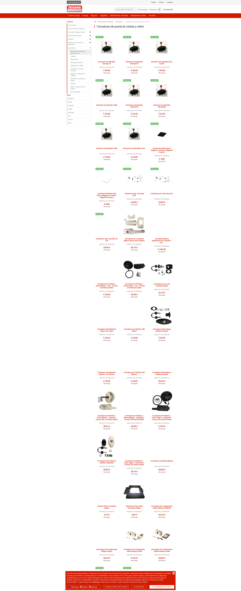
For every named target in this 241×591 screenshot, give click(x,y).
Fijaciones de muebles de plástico (78, 79)
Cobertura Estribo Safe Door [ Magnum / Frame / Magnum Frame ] (107, 195)
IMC (69, 116)
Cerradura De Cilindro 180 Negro (134, 330)
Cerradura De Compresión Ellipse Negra (106, 550)
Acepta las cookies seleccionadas (116, 587)
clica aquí (96, 582)
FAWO (70, 102)
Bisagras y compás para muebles (77, 74)
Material (70, 39)
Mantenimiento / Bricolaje (119, 16)
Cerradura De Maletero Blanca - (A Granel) (107, 373)
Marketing (94, 587)
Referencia (153, 9)
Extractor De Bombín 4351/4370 (134, 106)
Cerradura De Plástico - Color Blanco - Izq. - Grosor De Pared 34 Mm (107, 286)
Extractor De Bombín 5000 (106, 148)
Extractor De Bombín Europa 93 (134, 63)
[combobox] (126, 9)
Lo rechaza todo (138, 587)
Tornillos (72, 83)
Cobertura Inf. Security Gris (162, 194)
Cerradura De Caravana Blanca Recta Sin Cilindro (134, 240)
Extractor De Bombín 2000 (106, 105)
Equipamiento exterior (138, 16)
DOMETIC (71, 98)
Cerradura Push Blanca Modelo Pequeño (106, 462)
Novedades (168, 9)
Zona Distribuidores (74, 2)
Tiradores (73, 56)
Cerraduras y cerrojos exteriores (76, 69)
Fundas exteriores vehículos (76, 28)
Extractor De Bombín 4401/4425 (161, 106)
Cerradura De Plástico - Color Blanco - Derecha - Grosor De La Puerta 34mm (107, 417)
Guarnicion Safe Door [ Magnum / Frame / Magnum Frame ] (162, 150)
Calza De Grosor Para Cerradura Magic (134, 507)
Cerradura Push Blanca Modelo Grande (161, 373)
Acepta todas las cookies (162, 587)
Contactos (170, 2)
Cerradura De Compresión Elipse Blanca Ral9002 (161, 507)
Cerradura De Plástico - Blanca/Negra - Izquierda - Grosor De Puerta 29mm (134, 417)
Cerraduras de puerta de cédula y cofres (77, 52)
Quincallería (71, 48)
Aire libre (152, 16)
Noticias (153, 2)
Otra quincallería (75, 92)
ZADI (69, 123)
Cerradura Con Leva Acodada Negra (162, 285)
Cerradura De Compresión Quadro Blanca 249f (161, 550)
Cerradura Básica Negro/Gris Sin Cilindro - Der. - (162, 240)
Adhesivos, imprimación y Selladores (75, 43)
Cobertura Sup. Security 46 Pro (107, 240)
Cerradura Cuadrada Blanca (162, 461)
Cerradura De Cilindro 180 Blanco (134, 373)
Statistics (85, 587)
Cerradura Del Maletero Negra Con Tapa (106, 330)
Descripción (143, 9)
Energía (85, 16)
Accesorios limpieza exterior (76, 32)
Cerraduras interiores (76, 62)
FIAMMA (70, 105)
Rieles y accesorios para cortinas (77, 87)
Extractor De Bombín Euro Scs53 (161, 63)
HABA (70, 109)
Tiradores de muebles (76, 65)
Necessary (75, 587)
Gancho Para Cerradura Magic (106, 507)
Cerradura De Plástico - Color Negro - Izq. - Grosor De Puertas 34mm (134, 286)
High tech (94, 16)
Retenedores (74, 59)
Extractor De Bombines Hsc (134, 148)
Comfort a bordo (74, 16)
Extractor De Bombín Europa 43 (106, 63)
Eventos (161, 2)
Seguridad (103, 16)
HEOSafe (71, 112)
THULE (70, 119)
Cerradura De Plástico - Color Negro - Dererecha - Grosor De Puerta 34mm (134, 463)
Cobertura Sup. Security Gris (134, 194)
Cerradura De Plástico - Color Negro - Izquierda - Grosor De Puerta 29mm (162, 417)
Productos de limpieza (74, 35)
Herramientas (72, 25)
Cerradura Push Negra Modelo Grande (162, 330)
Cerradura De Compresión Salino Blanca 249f (134, 550)
